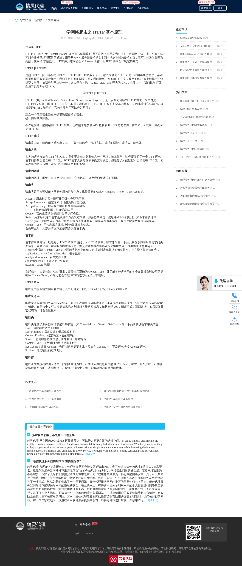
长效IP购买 (87, 8)
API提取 (128, 6)
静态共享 (102, 8)
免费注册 (206, 8)
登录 (220, 8)
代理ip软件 (91, 551)
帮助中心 (115, 8)
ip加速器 (117, 551)
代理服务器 (131, 551)
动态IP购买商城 (69, 6)
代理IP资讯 (142, 8)
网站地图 (176, 551)
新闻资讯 (40, 20)
